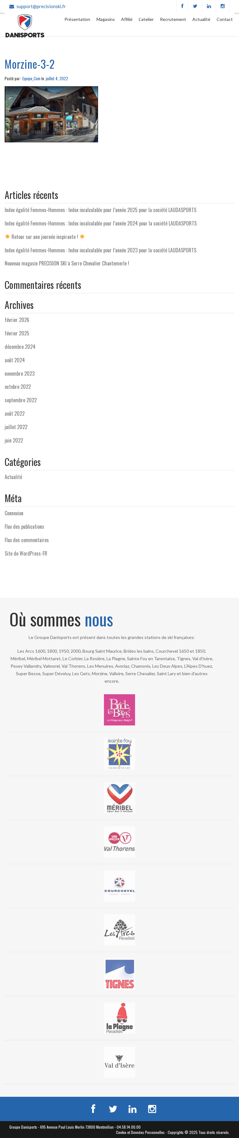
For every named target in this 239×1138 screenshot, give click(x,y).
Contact (225, 19)
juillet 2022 (16, 427)
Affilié (127, 19)
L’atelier (146, 19)
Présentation (77, 19)
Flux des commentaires (27, 540)
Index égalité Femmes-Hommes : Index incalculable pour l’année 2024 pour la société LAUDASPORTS (101, 223)
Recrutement (173, 19)
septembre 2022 (21, 400)
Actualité (201, 19)
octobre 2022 (18, 386)
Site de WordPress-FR (26, 553)
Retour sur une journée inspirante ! (44, 236)
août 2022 (15, 413)
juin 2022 (14, 440)
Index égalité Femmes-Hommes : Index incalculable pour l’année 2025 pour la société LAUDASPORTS (100, 210)
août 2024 (15, 360)
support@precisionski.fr (41, 6)
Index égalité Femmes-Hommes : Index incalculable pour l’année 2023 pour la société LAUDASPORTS (100, 250)
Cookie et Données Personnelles (140, 1132)
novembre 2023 (20, 373)
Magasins (105, 19)
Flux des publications (24, 526)
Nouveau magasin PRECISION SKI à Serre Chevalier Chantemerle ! (67, 263)
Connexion (14, 513)
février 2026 (17, 320)
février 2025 (17, 333)
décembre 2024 (20, 346)
